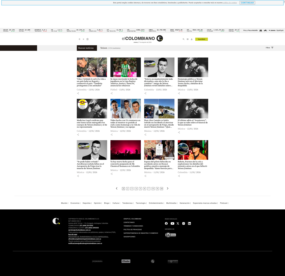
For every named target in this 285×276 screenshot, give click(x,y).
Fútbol (113, 89)
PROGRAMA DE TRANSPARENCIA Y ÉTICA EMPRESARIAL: (88, 237)
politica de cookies (230, 3)
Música (181, 89)
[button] (78, 93)
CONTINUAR (247, 2)
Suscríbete (201, 39)
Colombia (82, 89)
